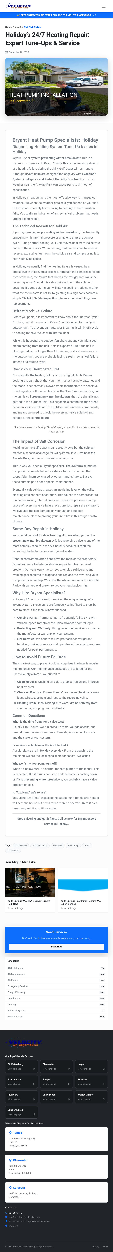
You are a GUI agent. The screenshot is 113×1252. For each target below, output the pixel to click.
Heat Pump (73, 845)
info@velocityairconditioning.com (24, 1217)
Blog (18, 27)
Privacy (95, 1247)
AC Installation (15, 968)
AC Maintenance (16, 974)
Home (8, 27)
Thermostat (13, 850)
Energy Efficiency (16, 992)
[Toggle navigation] (104, 6)
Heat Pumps (14, 998)
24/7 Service (21, 845)
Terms (105, 1247)
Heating (12, 1004)
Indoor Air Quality (17, 1010)
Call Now (58, 1234)
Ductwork (57, 845)
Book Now (56, 946)
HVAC (87, 845)
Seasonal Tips (15, 1016)
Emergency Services (18, 986)
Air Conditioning (40, 845)
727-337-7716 (15, 1213)
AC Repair (13, 980)
